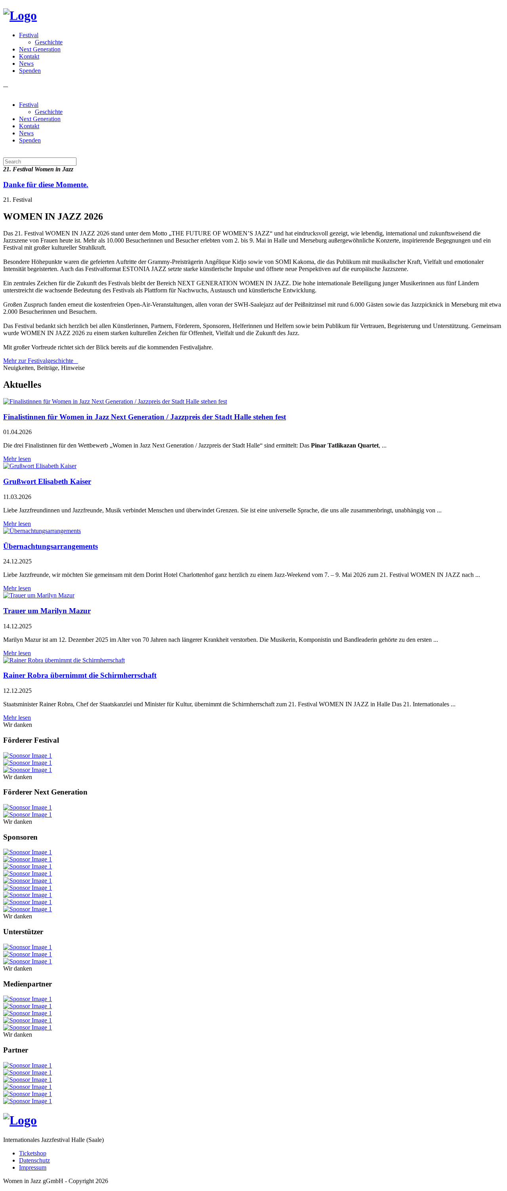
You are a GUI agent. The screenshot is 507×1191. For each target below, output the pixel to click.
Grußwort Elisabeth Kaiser (47, 481)
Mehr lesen (17, 458)
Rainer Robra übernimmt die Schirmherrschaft (79, 675)
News (26, 63)
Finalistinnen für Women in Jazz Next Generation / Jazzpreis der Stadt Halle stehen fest (144, 417)
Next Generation (40, 49)
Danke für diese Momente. (45, 184)
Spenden (30, 70)
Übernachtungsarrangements (50, 546)
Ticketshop (32, 1153)
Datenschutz (34, 1160)
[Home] (20, 15)
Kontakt (29, 56)
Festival (28, 35)
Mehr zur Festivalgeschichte (38, 360)
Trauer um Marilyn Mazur (47, 611)
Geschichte (49, 42)
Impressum (32, 1167)
